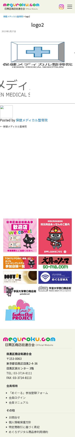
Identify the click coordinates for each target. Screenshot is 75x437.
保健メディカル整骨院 (32, 120)
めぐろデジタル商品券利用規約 (28, 432)
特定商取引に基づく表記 (24, 427)
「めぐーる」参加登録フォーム (28, 393)
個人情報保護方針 (20, 422)
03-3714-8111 (23, 373)
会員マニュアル (18, 402)
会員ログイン (17, 398)
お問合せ (14, 417)
